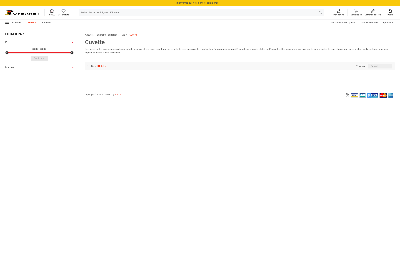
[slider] (6, 52)
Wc (123, 34)
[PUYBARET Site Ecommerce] (22, 12)
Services (46, 22)
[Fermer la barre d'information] (396, 3)
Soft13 (118, 94)
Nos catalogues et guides (343, 22)
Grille (103, 66)
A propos (386, 22)
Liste (93, 66)
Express (32, 22)
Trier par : (361, 66)
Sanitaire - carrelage (107, 34)
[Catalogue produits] (8, 22)
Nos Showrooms (370, 22)
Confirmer (39, 58)
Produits (16, 22)
